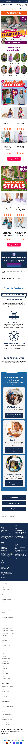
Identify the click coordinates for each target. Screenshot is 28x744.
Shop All (4, 656)
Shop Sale (14, 509)
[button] (17, 5)
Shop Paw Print (5, 661)
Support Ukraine (6, 724)
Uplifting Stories (6, 701)
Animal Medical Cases (7, 719)
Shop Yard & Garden (6, 671)
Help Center (5, 587)
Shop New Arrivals (14, 503)
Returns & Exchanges (7, 589)
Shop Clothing (5, 663)
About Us (4, 597)
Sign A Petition (5, 648)
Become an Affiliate (6, 599)
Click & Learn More (14, 265)
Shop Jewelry (5, 673)
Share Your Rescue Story (8, 706)
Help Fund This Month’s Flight (14, 483)
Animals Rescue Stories (7, 686)
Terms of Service (6, 610)
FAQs (3, 594)
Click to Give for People (7, 630)
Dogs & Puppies (5, 691)
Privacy (3, 612)
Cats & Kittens (5, 689)
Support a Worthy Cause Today (14, 415)
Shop (2, 1)
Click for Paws (5, 638)
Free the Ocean (5, 643)
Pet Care (4, 699)
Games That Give (6, 645)
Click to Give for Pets (7, 628)
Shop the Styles (14, 159)
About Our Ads (5, 620)
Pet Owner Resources (7, 694)
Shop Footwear (5, 666)
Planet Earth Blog (6, 704)
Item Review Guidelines (7, 617)
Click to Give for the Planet (8, 633)
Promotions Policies (7, 615)
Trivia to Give (5, 635)
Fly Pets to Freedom (7, 722)
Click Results (5, 602)
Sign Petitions (19, 1)
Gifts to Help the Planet (7, 717)
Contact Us (4, 592)
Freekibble (4, 640)
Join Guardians (10, 1)
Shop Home (4, 668)
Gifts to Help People (7, 714)
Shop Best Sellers (14, 497)
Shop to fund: (11, 9)
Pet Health (4, 696)
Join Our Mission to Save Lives (14, 450)
